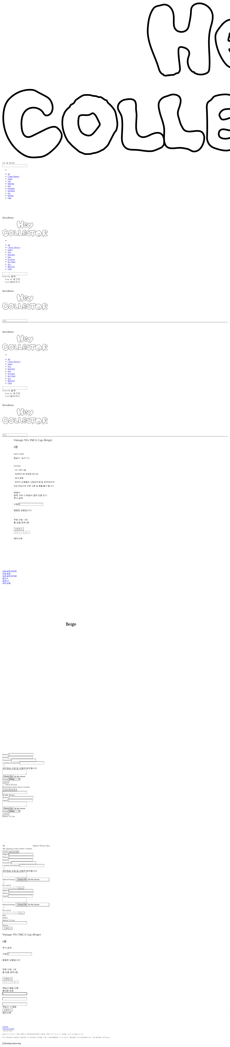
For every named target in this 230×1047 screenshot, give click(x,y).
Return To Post (9, 913)
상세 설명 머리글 (9, 571)
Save (21, 888)
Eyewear (11, 188)
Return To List (9, 888)
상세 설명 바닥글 (9, 576)
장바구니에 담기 (10, 982)
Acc (9, 193)
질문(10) (5, 581)
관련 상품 (6, 583)
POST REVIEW (9, 790)
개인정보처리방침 (8, 1028)
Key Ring (11, 191)
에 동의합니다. (19, 768)
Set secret (6, 885)
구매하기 (7, 928)
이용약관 (5, 1026)
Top (9, 181)
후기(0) (5, 578)
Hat (9, 186)
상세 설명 (6, 573)
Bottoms (11, 183)
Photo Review (11, 784)
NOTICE (11, 195)
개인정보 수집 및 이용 (12, 768)
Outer (10, 179)
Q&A (9, 198)
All (9, 174)
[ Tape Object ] (13, 176)
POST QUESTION (10, 852)
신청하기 (7, 1010)
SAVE (5, 782)
